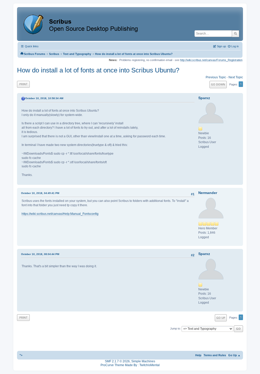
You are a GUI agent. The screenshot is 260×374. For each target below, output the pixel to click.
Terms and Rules (215, 355)
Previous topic (216, 77)
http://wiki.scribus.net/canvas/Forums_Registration (211, 60)
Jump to (175, 328)
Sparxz (204, 98)
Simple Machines (143, 361)
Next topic (236, 77)
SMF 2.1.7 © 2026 (117, 361)
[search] (235, 33)
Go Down (218, 84)
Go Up (220, 318)
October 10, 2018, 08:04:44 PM (40, 254)
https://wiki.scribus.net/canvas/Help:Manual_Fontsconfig (60, 214)
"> (21, 355)
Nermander (207, 193)
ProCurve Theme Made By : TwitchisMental (130, 365)
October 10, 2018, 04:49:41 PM (40, 193)
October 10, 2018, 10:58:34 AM (44, 98)
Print (23, 84)
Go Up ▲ (234, 355)
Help (198, 355)
